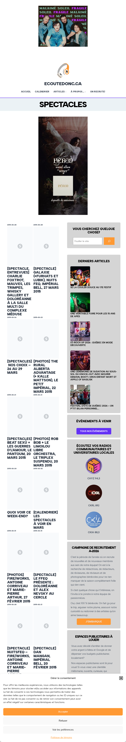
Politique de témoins (61, 737)
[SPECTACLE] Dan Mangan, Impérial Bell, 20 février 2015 (44, 657)
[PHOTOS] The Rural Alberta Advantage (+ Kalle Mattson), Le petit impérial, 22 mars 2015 (45, 376)
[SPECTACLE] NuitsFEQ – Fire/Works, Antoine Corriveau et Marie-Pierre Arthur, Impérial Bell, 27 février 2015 (19, 667)
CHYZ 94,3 (93, 478)
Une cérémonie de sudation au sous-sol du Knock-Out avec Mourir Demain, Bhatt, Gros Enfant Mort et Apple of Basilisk (93, 375)
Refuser (63, 720)
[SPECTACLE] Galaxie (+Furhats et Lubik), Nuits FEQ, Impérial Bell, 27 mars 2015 (46, 280)
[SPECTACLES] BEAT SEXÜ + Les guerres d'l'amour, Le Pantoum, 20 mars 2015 (19, 448)
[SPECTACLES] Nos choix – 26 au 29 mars (19, 367)
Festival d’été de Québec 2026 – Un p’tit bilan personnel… (91, 407)
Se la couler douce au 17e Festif (90, 287)
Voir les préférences (63, 729)
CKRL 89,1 (93, 505)
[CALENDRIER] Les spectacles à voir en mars (45, 519)
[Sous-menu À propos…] (85, 91)
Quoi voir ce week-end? (19, 514)
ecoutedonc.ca (63, 83)
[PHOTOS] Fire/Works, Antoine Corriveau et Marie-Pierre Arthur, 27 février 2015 (18, 588)
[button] (121, 678)
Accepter (63, 711)
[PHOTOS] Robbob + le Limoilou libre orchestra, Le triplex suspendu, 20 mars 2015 (45, 452)
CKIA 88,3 (94, 532)
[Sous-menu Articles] (65, 91)
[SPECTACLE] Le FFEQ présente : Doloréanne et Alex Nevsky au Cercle (45, 586)
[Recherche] (109, 241)
